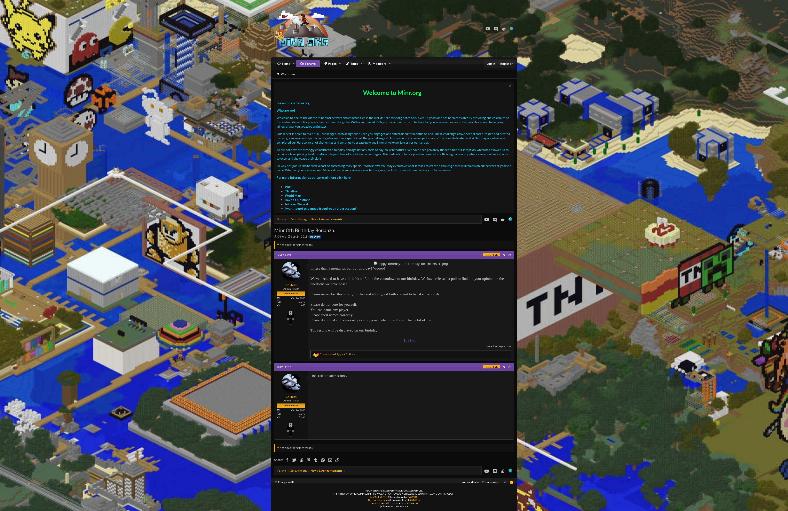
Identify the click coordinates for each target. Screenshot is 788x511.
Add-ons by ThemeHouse (394, 506)
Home (286, 63)
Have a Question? (297, 200)
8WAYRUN (413, 497)
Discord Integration (378, 500)
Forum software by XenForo (394, 490)
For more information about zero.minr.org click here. (314, 177)
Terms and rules (469, 482)
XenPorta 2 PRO (378, 503)
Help (504, 482)
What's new (288, 74)
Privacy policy (490, 482)
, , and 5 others (337, 354)
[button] (293, 63)
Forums (310, 63)
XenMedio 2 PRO (378, 497)
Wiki (288, 187)
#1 (509, 254)
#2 (509, 366)
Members (379, 63)
